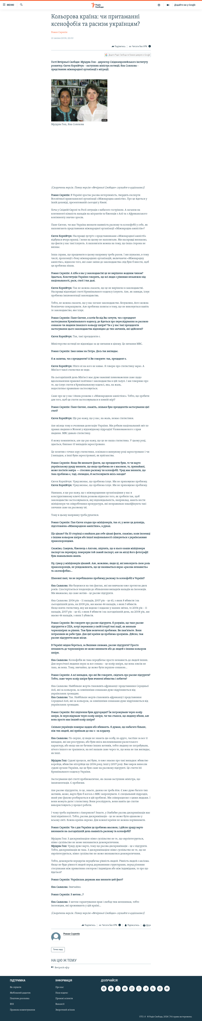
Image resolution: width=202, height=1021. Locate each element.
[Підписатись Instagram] (132, 988)
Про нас (59, 987)
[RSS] (153, 988)
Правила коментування (22, 1010)
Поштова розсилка (19, 999)
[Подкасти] (159, 5)
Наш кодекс (61, 993)
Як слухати (15, 987)
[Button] (119, 46)
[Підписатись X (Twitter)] (118, 988)
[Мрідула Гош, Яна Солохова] (79, 121)
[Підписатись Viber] (139, 988)
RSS (12, 1004)
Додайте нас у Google (184, 5)
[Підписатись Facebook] (104, 988)
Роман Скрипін (59, 32)
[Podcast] (160, 988)
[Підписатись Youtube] (125, 988)
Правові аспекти (64, 999)
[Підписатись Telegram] (146, 988)
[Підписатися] (167, 988)
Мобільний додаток (20, 993)
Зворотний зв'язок (65, 1010)
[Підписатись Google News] (111, 988)
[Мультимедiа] (168, 5)
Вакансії (59, 1004)
